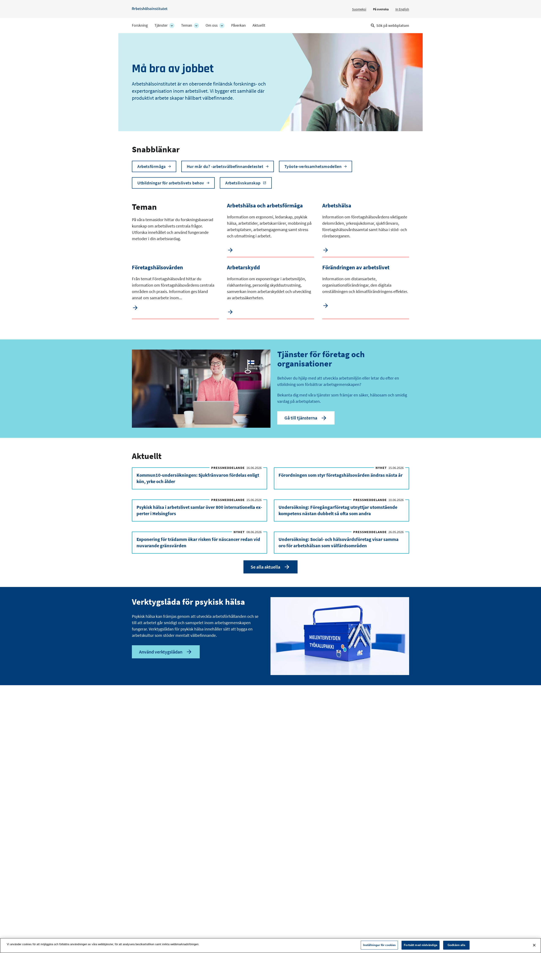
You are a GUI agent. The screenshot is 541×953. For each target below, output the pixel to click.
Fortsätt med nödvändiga (420, 945)
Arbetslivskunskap (242, 182)
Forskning (140, 25)
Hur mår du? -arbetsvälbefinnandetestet (225, 166)
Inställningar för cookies (379, 945)
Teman (186, 25)
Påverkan (238, 25)
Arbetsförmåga (151, 166)
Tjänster (161, 25)
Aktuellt (259, 25)
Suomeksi (359, 9)
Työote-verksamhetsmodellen (313, 166)
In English (402, 9)
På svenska (381, 9)
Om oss (212, 25)
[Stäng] (534, 945)
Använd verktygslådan (160, 652)
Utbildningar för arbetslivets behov (170, 182)
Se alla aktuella (265, 567)
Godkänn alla (456, 945)
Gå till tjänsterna (300, 418)
